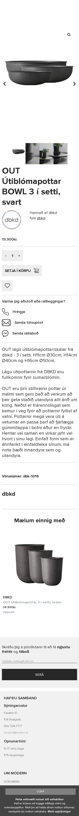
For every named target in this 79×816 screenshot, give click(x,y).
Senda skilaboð (25, 333)
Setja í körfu (18, 270)
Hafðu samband (20, 698)
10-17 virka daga (14, 748)
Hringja (19, 311)
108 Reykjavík (12, 719)
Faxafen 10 (10, 713)
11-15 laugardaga (14, 755)
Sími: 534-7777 (13, 726)
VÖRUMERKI (12, 781)
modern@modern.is (16, 732)
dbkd (7, 597)
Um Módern (15, 773)
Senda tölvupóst (29, 322)
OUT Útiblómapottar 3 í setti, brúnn (32, 602)
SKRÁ (39, 675)
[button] (69, 34)
